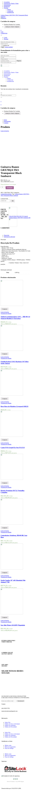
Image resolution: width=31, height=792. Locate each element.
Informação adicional (9, 236)
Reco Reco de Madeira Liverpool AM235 (14, 406)
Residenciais (10, 12)
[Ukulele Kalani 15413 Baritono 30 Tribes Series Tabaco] (12, 350)
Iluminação (7, 6)
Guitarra (6, 123)
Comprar (9, 187)
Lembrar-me (6, 45)
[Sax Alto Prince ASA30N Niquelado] (12, 614)
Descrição (6, 235)
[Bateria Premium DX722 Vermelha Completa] (12, 479)
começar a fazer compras (12, 26)
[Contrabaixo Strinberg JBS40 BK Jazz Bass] (12, 524)
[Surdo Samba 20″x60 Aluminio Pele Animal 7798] (12, 569)
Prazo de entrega (9, 748)
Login (5, 37)
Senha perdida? (9, 47)
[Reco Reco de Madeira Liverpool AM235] (12, 395)
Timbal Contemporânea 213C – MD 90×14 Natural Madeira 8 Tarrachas (15, 317)
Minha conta (8, 745)
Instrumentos (7, 5)
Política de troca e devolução (12, 724)
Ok (13, 201)
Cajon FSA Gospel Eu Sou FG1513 (13, 447)
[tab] (17, 235)
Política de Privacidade (11, 727)
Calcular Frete (4, 198)
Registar (6, 39)
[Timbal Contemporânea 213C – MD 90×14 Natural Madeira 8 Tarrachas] (12, 305)
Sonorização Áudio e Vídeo (11, 3)
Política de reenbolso (10, 725)
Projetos (6, 8)
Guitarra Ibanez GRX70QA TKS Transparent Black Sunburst (15, 194)
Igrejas (9, 9)
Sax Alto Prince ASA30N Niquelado (13, 625)
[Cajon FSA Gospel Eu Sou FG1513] (12, 436)
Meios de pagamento (10, 747)
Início (5, 120)
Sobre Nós (7, 722)
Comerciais (10, 11)
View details (4, 162)
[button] (15, 729)
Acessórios (7, 2)
